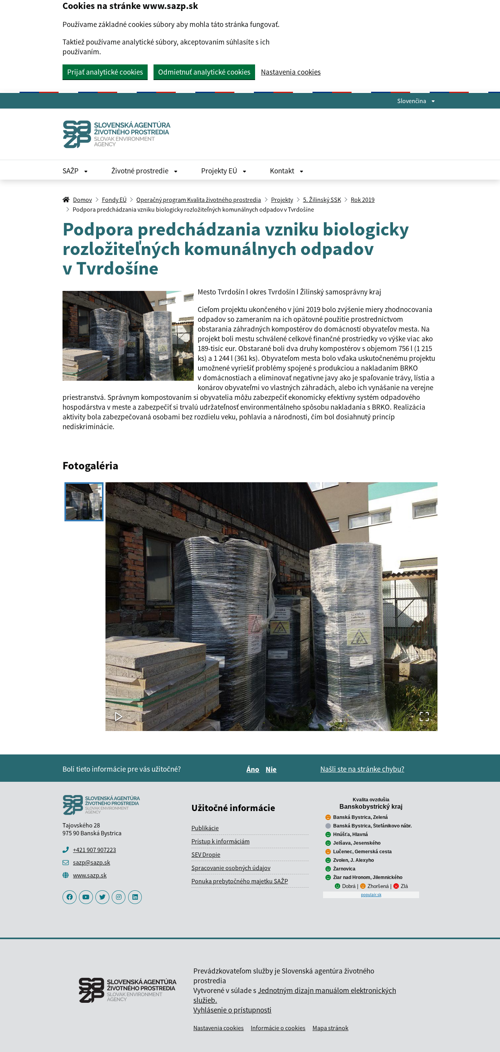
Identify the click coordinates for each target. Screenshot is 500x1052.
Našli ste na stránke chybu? (362, 769)
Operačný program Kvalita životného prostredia (198, 199)
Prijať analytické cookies (105, 72)
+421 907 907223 (94, 850)
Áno (254, 769)
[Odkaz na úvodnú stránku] (119, 134)
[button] (271, 606)
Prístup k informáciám (220, 841)
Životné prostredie (140, 170)
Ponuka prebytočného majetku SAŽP (239, 881)
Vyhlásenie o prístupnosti (232, 1010)
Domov (82, 199)
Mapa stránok (330, 1028)
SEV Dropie (205, 854)
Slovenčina (412, 101)
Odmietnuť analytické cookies (204, 72)
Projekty (282, 199)
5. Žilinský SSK (322, 199)
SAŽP (71, 170)
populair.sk (371, 894)
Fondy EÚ (114, 199)
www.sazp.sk (90, 875)
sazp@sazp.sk (91, 862)
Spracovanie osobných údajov (230, 868)
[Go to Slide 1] (84, 501)
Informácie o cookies (278, 1028)
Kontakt (283, 170)
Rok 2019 (363, 199)
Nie (272, 769)
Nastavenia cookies (291, 72)
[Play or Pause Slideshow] (118, 717)
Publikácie (205, 828)
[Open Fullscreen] (424, 717)
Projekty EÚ (220, 170)
